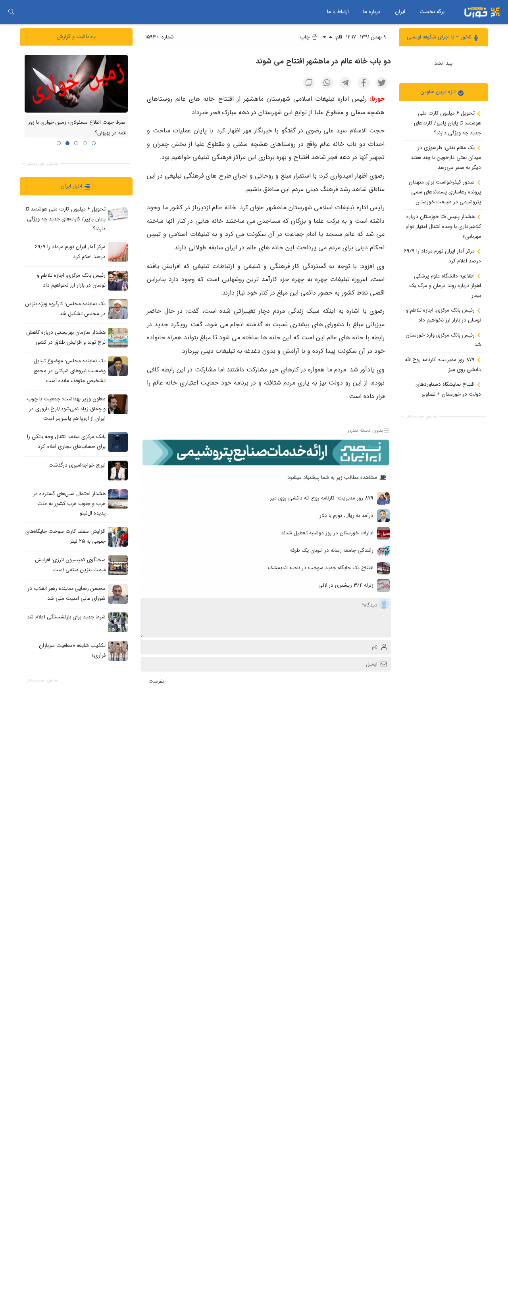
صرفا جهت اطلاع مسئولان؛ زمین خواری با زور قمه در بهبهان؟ (76, 127)
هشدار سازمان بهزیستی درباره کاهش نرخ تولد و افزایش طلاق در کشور (66, 337)
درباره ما (372, 12)
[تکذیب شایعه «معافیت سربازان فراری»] (118, 651)
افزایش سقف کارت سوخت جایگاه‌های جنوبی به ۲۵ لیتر (65, 536)
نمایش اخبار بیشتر (421, 416)
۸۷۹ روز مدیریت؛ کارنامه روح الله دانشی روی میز (443, 365)
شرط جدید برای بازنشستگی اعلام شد (66, 617)
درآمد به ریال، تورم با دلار (346, 515)
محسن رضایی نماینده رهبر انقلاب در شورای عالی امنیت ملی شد (66, 593)
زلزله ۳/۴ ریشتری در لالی (345, 585)
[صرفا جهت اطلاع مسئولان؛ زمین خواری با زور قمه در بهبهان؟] (76, 83)
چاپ (305, 37)
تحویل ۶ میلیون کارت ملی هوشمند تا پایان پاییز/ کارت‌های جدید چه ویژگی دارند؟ (447, 123)
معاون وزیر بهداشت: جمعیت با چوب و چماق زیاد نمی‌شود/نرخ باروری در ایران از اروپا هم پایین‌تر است (66, 409)
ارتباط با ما (338, 12)
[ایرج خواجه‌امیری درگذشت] (118, 470)
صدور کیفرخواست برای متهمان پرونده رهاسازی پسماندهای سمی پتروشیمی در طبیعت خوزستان (445, 192)
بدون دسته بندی (365, 431)
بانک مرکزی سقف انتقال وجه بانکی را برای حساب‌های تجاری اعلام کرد (66, 441)
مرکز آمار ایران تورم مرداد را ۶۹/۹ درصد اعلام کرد (442, 256)
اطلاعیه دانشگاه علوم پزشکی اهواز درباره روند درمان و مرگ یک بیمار (445, 285)
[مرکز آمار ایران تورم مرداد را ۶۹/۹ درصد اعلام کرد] (118, 252)
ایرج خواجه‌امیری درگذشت (77, 465)
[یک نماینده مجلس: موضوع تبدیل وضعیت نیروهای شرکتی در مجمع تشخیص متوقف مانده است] (118, 366)
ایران (400, 12)
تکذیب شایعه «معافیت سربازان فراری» (72, 650)
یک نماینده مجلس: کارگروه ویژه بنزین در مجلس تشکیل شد (65, 309)
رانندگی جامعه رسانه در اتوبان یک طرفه (331, 550)
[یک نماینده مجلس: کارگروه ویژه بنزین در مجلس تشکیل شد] (118, 309)
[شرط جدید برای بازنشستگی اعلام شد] (118, 622)
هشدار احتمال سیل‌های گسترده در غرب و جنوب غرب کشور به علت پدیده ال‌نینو (69, 503)
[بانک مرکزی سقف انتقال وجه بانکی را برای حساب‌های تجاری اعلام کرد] (118, 442)
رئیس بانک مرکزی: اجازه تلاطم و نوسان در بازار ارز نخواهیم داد (443, 315)
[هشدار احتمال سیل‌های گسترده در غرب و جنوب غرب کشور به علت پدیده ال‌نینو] (118, 499)
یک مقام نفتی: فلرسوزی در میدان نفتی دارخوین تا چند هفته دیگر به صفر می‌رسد (446, 157)
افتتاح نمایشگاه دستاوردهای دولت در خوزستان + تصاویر (448, 389)
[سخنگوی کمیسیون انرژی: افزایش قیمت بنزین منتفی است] (118, 565)
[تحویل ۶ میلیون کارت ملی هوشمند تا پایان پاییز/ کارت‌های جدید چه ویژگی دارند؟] (118, 214)
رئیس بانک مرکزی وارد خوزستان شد (443, 340)
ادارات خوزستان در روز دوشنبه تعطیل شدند (327, 533)
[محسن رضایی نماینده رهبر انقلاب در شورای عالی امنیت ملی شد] (118, 594)
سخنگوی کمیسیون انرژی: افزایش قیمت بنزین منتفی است (70, 565)
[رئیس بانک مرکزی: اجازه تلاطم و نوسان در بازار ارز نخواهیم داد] (118, 281)
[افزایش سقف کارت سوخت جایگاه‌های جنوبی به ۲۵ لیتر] (118, 537)
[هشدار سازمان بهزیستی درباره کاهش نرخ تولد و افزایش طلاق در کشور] (118, 338)
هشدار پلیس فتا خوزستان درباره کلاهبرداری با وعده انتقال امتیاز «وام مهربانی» (443, 226)
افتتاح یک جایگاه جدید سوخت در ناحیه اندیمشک (320, 568)
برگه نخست (431, 12)
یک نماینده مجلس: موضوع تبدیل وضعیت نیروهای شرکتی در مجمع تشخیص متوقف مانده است (70, 371)
